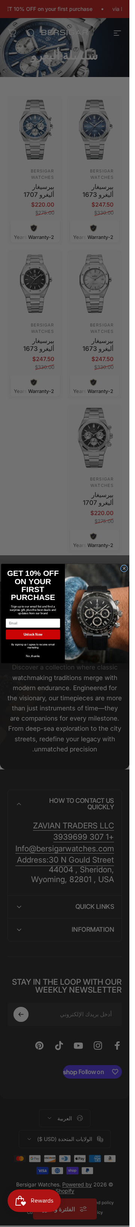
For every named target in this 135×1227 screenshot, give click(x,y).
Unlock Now (32, 634)
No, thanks (33, 655)
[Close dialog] (124, 568)
